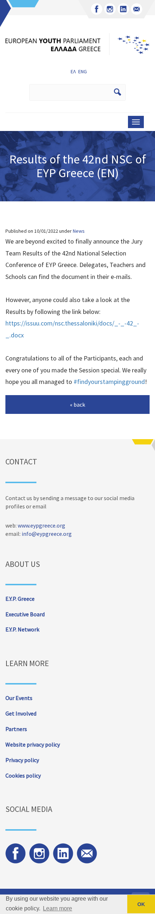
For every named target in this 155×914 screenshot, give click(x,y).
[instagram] (110, 9)
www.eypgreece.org (41, 525)
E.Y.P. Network (22, 629)
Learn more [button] (57, 908)
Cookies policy (23, 775)
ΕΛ (73, 71)
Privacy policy (22, 760)
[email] (136, 9)
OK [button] (141, 904)
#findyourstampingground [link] (109, 381)
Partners (16, 728)
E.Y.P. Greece (20, 598)
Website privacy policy (32, 744)
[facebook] (96, 9)
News (79, 231)
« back (77, 404)
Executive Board (25, 614)
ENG (82, 71)
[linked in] (123, 9)
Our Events (18, 697)
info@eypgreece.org (47, 533)
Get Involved (20, 713)
